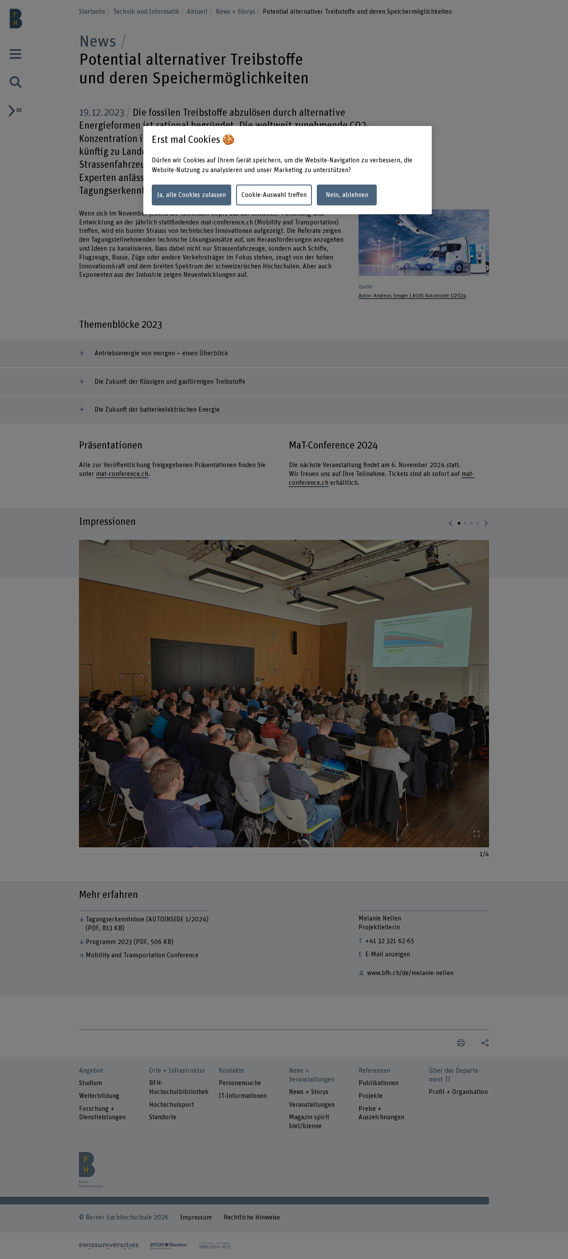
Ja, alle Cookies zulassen (191, 195)
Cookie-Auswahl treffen (274, 195)
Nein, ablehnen (347, 195)
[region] (287, 170)
